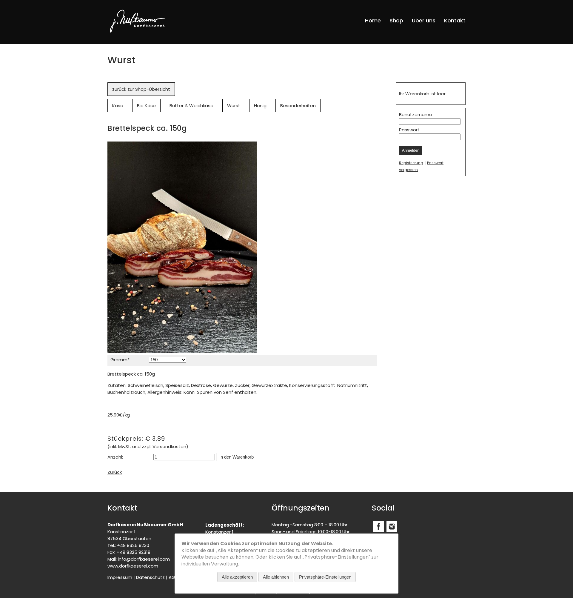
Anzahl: (115, 457)
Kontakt (455, 20)
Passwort (409, 130)
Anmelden (410, 150)
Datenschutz (150, 577)
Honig (260, 105)
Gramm (121, 359)
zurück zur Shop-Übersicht (141, 89)
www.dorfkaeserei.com (132, 566)
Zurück (114, 472)
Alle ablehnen (276, 576)
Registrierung (411, 162)
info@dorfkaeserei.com (144, 559)
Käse (117, 105)
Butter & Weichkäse (191, 105)
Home (373, 20)
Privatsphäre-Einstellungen (325, 576)
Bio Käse (146, 105)
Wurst (233, 105)
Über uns (423, 20)
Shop (396, 20)
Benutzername (415, 114)
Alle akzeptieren (237, 576)
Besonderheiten (298, 105)
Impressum (119, 577)
